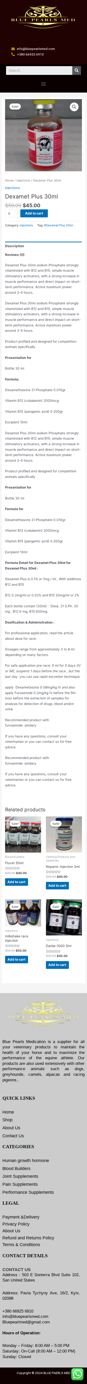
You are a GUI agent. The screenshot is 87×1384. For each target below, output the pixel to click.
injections (23, 180)
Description (14, 246)
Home (9, 180)
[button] (44, 84)
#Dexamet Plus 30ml (58, 225)
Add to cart (34, 213)
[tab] (43, 246)
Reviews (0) (15, 255)
